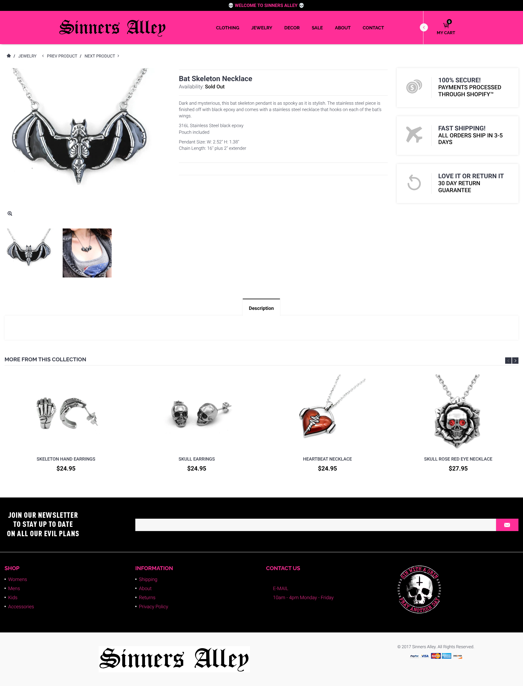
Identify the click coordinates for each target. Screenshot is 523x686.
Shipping (148, 579)
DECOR (292, 28)
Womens (17, 579)
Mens (14, 588)
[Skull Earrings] (196, 412)
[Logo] (112, 27)
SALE (317, 28)
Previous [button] (508, 360)
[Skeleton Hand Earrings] (66, 412)
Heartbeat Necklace (327, 459)
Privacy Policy (153, 606)
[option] (29, 252)
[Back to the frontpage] (8, 56)
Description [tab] (261, 308)
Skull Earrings (197, 459)
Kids (13, 597)
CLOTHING (227, 28)
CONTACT (373, 28)
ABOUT (342, 28)
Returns (147, 597)
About (145, 588)
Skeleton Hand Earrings (66, 459)
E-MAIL (280, 588)
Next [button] (515, 360)
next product (100, 56)
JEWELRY (261, 28)
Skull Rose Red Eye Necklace (458, 459)
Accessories (21, 606)
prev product (63, 56)
